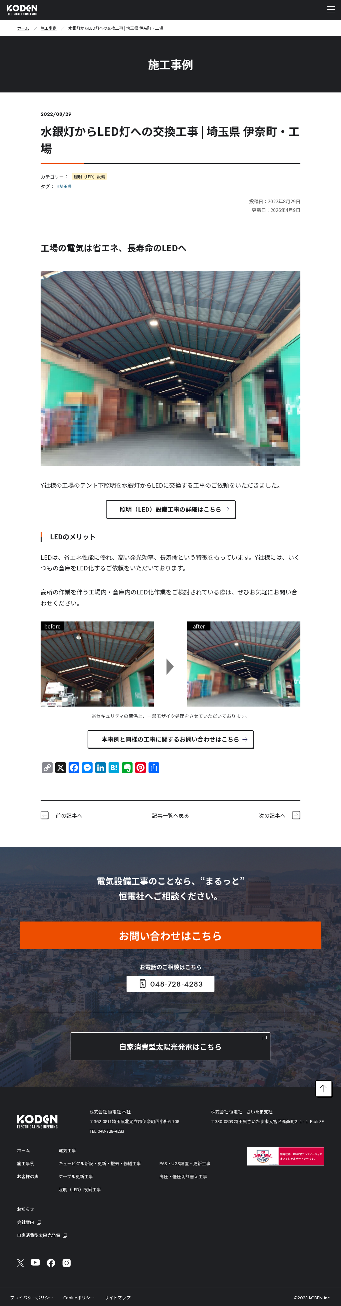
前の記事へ (69, 815)
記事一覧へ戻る (170, 815)
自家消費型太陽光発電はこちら (170, 1046)
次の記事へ (272, 815)
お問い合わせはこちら (170, 935)
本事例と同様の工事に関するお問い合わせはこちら (170, 739)
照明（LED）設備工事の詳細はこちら (170, 509)
